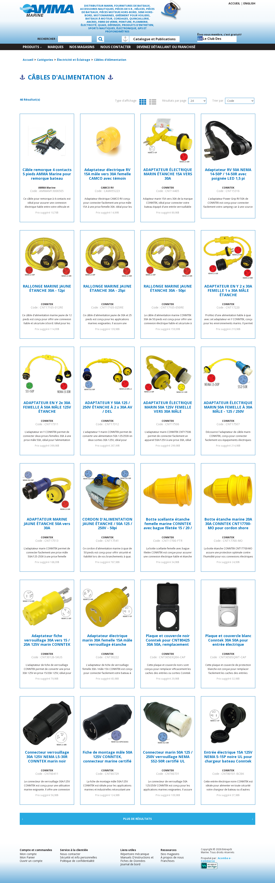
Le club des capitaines (212, 39)
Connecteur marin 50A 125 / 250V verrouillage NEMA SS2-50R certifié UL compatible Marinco (167, 756)
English (249, 3)
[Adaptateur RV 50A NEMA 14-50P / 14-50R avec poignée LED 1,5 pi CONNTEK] (228, 141)
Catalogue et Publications (154, 39)
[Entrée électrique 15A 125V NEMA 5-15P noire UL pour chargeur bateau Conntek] (228, 723)
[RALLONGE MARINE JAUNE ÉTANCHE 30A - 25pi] (107, 257)
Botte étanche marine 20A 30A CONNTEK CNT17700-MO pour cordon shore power (228, 523)
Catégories (45, 60)
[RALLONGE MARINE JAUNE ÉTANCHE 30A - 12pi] (47, 257)
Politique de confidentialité (77, 861)
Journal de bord (130, 864)
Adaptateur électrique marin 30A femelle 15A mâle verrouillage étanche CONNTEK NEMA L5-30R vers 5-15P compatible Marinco (107, 640)
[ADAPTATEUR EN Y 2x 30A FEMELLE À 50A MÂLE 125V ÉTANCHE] (47, 374)
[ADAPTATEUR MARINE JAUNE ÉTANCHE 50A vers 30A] (47, 490)
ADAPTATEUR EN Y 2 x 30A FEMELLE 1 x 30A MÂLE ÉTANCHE (228, 290)
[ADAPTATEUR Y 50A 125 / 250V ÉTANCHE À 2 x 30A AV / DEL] (107, 374)
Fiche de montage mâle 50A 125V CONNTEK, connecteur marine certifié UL (107, 756)
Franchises (168, 861)
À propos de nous (172, 857)
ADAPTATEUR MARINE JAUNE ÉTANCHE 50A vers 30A (47, 523)
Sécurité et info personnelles (78, 857)
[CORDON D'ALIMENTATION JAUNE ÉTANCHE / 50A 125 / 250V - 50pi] (107, 490)
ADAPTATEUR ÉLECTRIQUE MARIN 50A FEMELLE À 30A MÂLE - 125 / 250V (228, 407)
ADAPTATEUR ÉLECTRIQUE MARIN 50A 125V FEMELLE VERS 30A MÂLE (167, 407)
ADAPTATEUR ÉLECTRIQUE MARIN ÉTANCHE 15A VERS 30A (167, 174)
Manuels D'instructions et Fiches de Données (137, 859)
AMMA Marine (47, 187)
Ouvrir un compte (31, 861)
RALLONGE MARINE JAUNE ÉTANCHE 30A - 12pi (47, 288)
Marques (55, 47)
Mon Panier (27, 857)
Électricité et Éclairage (73, 60)
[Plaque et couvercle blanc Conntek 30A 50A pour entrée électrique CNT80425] (228, 607)
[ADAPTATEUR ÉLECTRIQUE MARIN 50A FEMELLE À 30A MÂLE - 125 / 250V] (228, 374)
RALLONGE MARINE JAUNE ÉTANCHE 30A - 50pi (168, 288)
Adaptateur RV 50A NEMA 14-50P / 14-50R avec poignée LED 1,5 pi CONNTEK (228, 174)
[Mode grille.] (141, 102)
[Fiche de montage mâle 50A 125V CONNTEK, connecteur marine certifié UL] (107, 723)
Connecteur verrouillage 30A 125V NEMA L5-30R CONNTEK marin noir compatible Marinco (47, 756)
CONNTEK (168, 187)
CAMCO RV (107, 187)
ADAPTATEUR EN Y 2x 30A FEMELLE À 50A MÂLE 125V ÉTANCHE (47, 407)
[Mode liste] (151, 102)
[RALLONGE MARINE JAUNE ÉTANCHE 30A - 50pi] (168, 257)
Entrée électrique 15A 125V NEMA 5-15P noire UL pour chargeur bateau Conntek (228, 756)
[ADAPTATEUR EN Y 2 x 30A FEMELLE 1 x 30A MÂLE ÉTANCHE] (228, 257)
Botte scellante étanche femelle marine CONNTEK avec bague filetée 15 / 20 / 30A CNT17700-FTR (168, 523)
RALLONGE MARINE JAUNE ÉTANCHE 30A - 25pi (107, 288)
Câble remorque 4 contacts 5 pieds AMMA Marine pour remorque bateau (47, 174)
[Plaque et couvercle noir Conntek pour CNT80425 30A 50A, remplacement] (168, 607)
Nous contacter (115, 47)
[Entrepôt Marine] (47, 10)
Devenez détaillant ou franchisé (166, 47)
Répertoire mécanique (134, 854)
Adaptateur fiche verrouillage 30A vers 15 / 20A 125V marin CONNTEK (47, 640)
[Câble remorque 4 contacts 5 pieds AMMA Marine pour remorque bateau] (47, 141)
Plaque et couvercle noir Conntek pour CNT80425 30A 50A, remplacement (168, 640)
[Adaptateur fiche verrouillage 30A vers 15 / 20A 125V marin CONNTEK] (47, 607)
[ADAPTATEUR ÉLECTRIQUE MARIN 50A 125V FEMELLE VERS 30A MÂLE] (168, 374)
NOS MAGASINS (81, 47)
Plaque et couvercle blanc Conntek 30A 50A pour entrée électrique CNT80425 (228, 640)
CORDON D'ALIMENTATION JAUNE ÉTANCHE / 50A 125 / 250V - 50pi (107, 523)
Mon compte (28, 854)
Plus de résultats (137, 819)
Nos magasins (170, 854)
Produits (31, 47)
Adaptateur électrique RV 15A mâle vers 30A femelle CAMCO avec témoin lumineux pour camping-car (107, 174)
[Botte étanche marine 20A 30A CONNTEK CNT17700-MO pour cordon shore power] (228, 490)
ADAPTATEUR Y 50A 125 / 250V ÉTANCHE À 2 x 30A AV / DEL (107, 407)
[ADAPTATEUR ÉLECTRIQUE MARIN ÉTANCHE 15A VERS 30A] (168, 141)
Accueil (234, 3)
